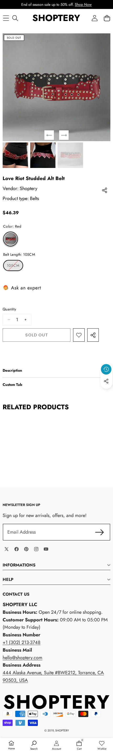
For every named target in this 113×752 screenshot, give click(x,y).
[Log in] (94, 18)
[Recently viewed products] (106, 369)
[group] (15, 155)
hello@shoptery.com (22, 657)
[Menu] (6, 18)
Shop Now (83, 4)
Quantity (9, 309)
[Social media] (106, 381)
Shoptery (28, 188)
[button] (107, 18)
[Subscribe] (99, 532)
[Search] (15, 18)
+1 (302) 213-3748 (21, 642)
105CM (15, 267)
